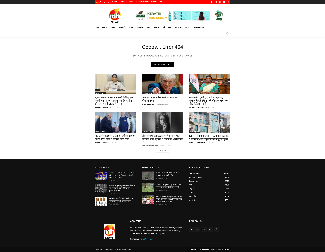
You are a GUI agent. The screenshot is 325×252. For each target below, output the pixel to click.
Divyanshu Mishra (101, 107)
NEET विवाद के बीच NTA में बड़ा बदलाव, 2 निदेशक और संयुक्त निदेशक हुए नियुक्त (209, 137)
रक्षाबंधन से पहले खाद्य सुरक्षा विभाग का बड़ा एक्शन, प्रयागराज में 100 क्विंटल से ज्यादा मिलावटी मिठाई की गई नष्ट (169, 199)
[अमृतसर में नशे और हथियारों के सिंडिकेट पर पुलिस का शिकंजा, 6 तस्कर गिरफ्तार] (101, 201)
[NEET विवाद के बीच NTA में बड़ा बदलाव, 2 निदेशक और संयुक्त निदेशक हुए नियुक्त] (209, 122)
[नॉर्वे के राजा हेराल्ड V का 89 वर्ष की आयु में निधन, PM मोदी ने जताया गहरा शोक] (115, 122)
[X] (220, 2)
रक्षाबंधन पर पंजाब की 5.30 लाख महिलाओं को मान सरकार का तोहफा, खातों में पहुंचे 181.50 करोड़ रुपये (122, 175)
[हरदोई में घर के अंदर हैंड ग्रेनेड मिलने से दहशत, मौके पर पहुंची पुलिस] (148, 176)
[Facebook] (211, 2)
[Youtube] (224, 2)
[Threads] (228, 2)
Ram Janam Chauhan (150, 146)
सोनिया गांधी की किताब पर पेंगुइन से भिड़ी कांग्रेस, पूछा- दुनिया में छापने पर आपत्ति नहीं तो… (162, 139)
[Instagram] (216, 2)
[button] (227, 33)
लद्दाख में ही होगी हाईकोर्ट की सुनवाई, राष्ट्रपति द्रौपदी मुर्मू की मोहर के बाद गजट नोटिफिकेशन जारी (209, 100)
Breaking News (100, 93)
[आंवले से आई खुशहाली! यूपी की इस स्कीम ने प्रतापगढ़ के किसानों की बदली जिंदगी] (148, 187)
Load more (162, 150)
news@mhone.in (146, 239)
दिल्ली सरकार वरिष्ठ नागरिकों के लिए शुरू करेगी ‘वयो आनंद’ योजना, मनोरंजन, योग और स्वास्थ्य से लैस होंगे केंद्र (114, 100)
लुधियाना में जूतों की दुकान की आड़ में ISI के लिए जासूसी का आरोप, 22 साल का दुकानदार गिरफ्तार (122, 187)
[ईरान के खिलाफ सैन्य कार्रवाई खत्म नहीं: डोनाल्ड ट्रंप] (162, 84)
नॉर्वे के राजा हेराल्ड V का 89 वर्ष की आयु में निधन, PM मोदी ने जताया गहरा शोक (115, 137)
